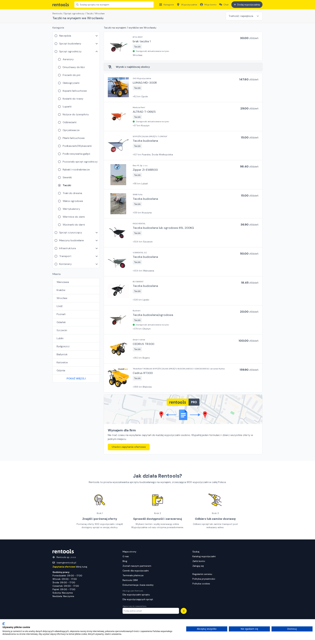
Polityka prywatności (203, 578)
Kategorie (169, 4)
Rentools (57, 13)
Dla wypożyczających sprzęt (138, 599)
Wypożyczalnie (189, 4)
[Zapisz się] (184, 611)
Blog (125, 561)
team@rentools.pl (66, 562)
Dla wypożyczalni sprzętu (136, 594)
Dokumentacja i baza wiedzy (138, 584)
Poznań (61, 314)
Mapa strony (129, 551)
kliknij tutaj (69, 566)
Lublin (60, 338)
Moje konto (210, 4)
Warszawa (63, 282)
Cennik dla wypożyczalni (136, 570)
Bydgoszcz (63, 346)
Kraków (61, 290)
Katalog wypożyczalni (204, 556)
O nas (126, 556)
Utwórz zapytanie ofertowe (129, 447)
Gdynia (61, 370)
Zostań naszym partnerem (137, 565)
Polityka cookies (201, 583)
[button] (183, 46)
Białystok (62, 354)
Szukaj (195, 551)
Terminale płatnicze (133, 575)
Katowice (62, 362)
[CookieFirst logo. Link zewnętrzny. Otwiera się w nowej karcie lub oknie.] (3, 623)
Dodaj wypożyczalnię (248, 4)
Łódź (60, 306)
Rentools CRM (130, 580)
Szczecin (62, 330)
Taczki (89, 13)
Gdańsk (61, 322)
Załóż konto (198, 561)
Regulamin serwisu (202, 574)
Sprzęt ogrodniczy (74, 13)
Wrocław (62, 298)
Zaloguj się (198, 565)
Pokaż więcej (76, 378)
